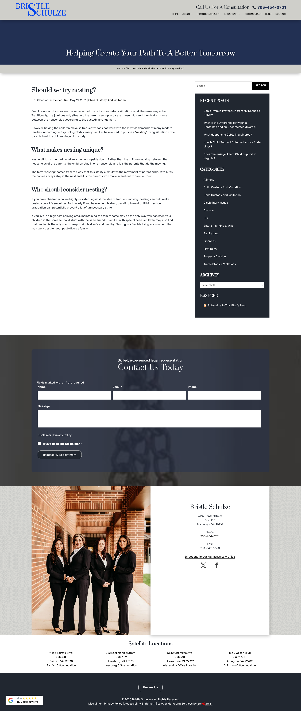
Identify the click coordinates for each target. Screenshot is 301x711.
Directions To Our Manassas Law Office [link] (210, 556)
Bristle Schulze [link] (58, 100)
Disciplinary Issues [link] (216, 202)
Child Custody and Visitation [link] (222, 195)
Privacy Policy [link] (62, 435)
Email (117, 387)
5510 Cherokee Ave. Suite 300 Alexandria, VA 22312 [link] (180, 657)
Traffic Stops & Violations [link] (220, 264)
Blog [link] (268, 14)
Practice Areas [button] (207, 14)
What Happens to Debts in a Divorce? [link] (228, 134)
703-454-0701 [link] (271, 7)
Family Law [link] (211, 233)
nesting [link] (141, 132)
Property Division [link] (215, 256)
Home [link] (175, 14)
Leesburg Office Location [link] (121, 665)
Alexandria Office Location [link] (180, 665)
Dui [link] (206, 218)
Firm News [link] (210, 248)
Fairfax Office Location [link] (61, 665)
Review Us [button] (150, 687)
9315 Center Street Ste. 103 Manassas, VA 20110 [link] (210, 520)
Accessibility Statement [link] (139, 703)
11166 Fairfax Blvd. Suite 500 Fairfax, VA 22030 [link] (61, 657)
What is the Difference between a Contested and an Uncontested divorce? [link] (230, 125)
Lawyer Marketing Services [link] (175, 703)
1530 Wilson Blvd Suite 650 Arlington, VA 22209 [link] (240, 657)
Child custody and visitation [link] (141, 68)
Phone (192, 387)
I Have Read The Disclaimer (62, 443)
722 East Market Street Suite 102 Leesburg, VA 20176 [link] (120, 657)
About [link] (186, 14)
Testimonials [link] (253, 14)
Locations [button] (230, 14)
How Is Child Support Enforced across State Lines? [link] (232, 144)
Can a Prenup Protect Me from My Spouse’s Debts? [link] (232, 113)
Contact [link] (280, 14)
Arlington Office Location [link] (239, 665)
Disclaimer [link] (44, 435)
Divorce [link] (209, 210)
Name (42, 387)
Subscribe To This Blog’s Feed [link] (227, 305)
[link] (41, 10)
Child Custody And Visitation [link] (107, 100)
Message (44, 406)
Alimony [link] (209, 179)
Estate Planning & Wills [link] (218, 225)
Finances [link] (209, 241)
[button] (203, 565)
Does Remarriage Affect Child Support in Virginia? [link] (230, 156)
